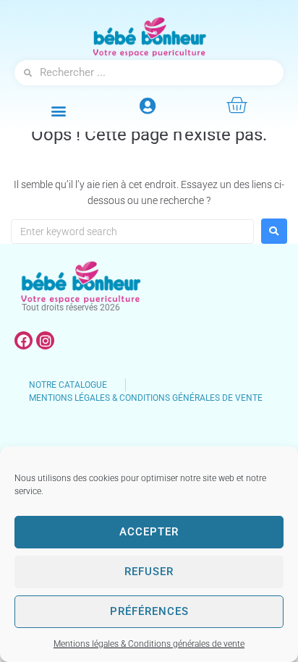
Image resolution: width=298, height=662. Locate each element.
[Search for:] (132, 231)
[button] (59, 110)
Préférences (149, 611)
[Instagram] (45, 340)
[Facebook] (23, 340)
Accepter (149, 531)
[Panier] (236, 104)
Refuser (149, 571)
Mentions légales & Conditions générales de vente (149, 644)
